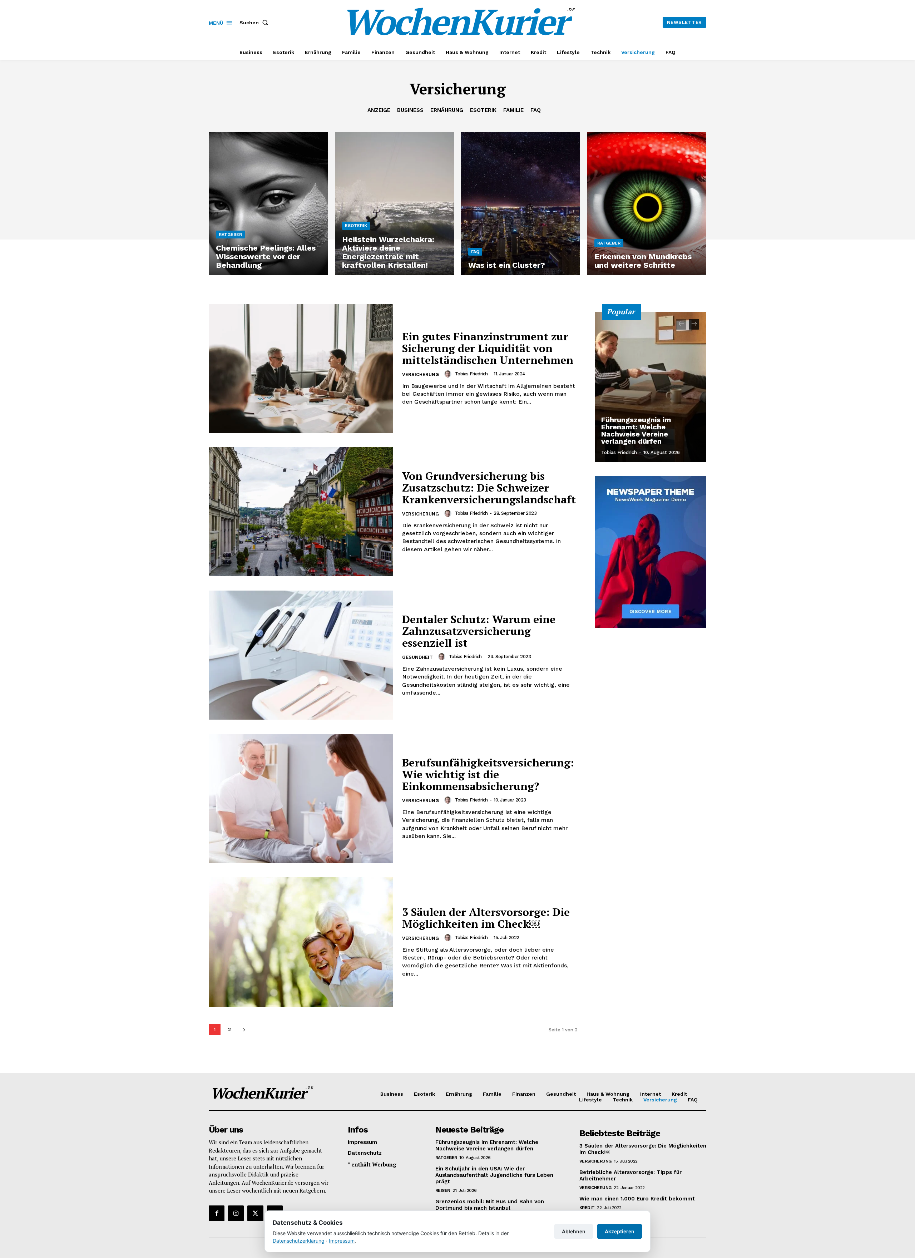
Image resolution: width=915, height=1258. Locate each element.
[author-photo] (449, 374)
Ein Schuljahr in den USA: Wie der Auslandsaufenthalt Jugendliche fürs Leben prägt (494, 1175)
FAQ (535, 110)
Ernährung (446, 110)
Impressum (342, 1241)
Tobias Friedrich (471, 373)
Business (410, 110)
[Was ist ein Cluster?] (520, 203)
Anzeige (378, 110)
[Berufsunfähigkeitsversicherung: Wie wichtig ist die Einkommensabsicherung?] (301, 798)
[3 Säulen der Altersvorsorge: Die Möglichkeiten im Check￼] (301, 941)
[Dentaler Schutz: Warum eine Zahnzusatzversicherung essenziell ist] (301, 655)
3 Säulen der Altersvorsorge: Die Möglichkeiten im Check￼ (486, 918)
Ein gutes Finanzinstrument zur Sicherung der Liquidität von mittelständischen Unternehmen (487, 348)
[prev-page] (681, 324)
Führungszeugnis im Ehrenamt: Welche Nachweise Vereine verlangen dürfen (636, 430)
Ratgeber (230, 234)
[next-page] (244, 1029)
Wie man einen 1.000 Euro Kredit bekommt (637, 1198)
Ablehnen (573, 1231)
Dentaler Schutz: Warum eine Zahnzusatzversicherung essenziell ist (478, 631)
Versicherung (420, 374)
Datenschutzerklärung (299, 1241)
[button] (255, 22)
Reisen (442, 1190)
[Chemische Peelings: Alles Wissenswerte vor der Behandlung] (268, 203)
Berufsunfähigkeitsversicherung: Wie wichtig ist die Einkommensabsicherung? (488, 774)
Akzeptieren (619, 1231)
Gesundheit (417, 657)
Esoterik (483, 110)
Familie (513, 110)
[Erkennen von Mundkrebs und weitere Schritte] (646, 203)
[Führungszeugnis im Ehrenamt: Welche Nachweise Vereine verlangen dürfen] (650, 387)
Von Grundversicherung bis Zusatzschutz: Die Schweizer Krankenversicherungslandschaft (489, 488)
